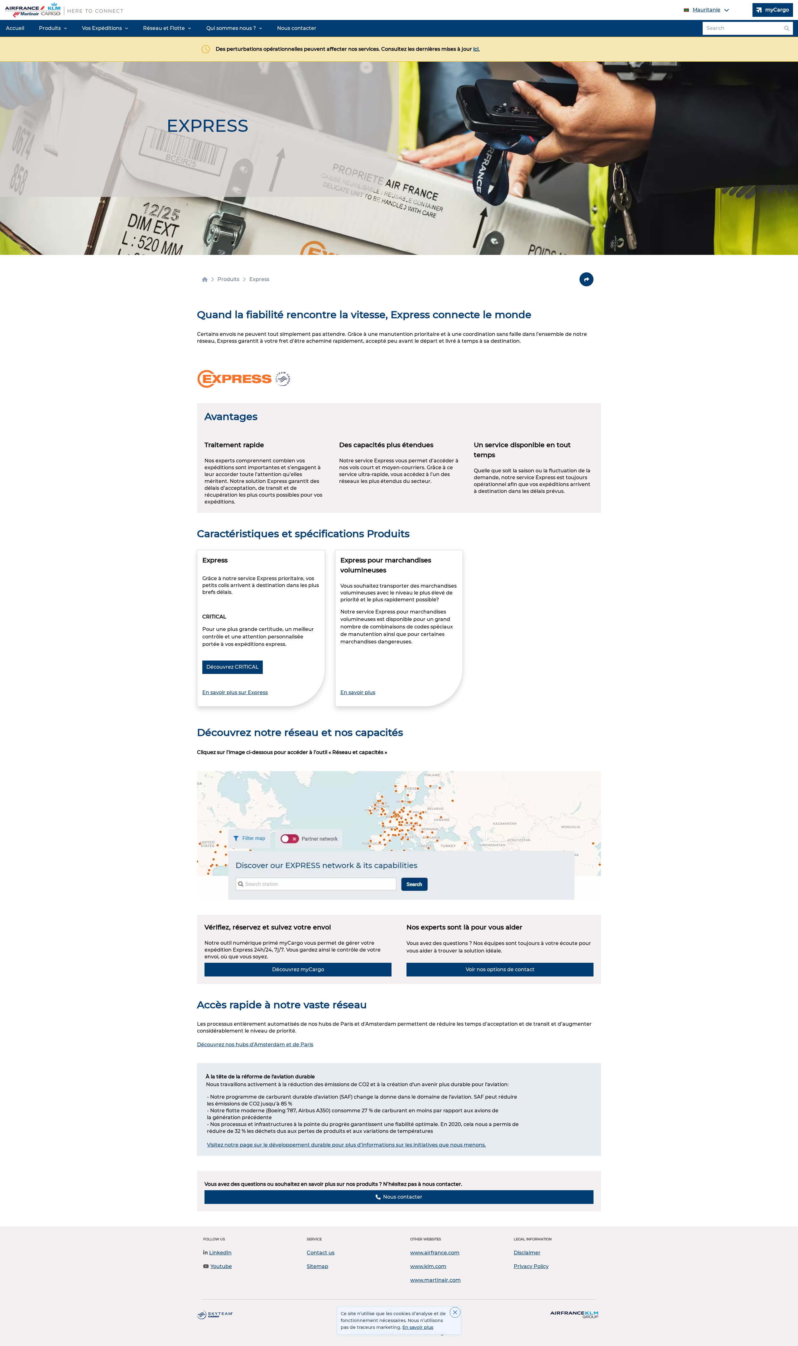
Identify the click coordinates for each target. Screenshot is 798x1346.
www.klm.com (428, 1266)
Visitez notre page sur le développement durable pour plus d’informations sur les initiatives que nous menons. (346, 1145)
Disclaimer (527, 1253)
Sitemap (317, 1266)
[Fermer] (455, 1312)
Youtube (221, 1266)
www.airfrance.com (434, 1253)
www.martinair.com (435, 1280)
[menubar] (161, 28)
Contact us (320, 1253)
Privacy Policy (531, 1266)
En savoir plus (357, 692)
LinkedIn (220, 1253)
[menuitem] (15, 28)
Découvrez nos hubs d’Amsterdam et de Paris (255, 1045)
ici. (476, 49)
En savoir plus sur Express (235, 692)
